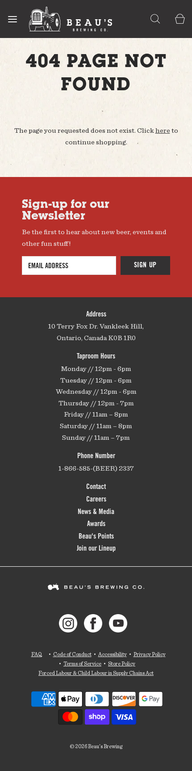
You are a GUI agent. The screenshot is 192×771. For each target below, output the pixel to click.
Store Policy (121, 663)
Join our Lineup (96, 548)
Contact (96, 487)
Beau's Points (96, 536)
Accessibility (112, 654)
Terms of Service (82, 663)
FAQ (36, 654)
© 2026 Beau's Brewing (96, 746)
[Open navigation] (12, 19)
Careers (96, 499)
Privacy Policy (150, 654)
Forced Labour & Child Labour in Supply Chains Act (96, 673)
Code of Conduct (72, 654)
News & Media (96, 512)
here (162, 130)
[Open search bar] (155, 19)
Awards (96, 524)
